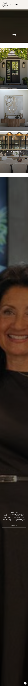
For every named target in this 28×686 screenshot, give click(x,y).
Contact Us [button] (14, 525)
